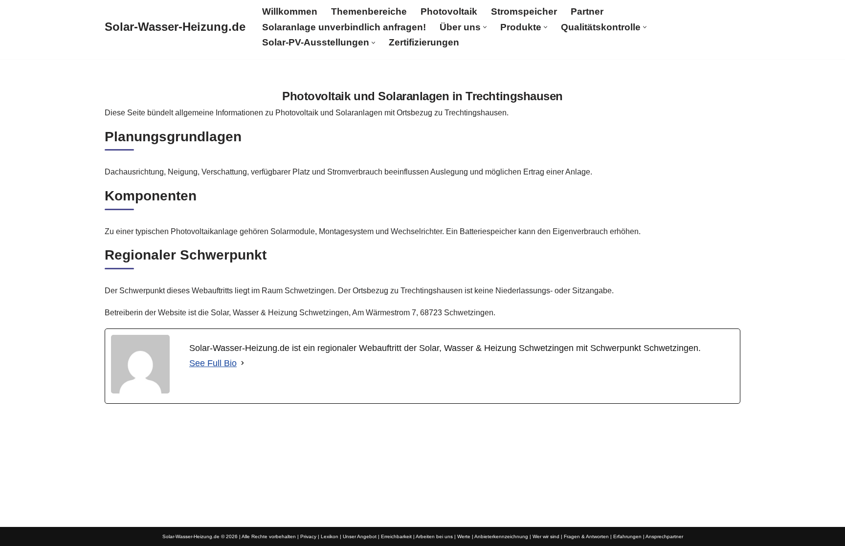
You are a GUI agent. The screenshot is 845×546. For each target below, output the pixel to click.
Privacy (308, 536)
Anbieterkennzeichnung (501, 536)
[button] (485, 27)
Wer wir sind (546, 536)
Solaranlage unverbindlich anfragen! (344, 27)
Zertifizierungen (424, 42)
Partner (587, 11)
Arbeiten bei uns (434, 536)
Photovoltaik (449, 11)
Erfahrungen (627, 536)
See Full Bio (213, 363)
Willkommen (289, 11)
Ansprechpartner (664, 536)
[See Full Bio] (242, 363)
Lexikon (329, 536)
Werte (463, 536)
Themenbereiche (369, 11)
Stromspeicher (524, 11)
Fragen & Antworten (586, 536)
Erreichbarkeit (396, 536)
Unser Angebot (360, 536)
